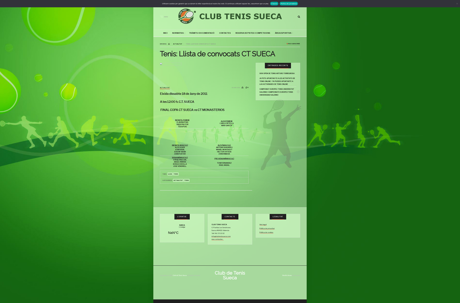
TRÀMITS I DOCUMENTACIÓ (201, 33)
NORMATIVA (178, 33)
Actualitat (165, 87)
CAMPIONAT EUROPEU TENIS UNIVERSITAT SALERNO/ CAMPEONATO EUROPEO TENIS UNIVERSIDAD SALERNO (276, 92)
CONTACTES (225, 33)
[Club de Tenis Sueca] (230, 16)
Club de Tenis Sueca (180, 275)
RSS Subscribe (294, 44)
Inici (165, 33)
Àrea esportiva (283, 33)
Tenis (186, 180)
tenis (176, 174)
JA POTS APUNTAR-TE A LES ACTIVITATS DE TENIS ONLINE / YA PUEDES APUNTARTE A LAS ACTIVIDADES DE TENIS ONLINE (277, 81)
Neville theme (287, 275)
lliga (170, 174)
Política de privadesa (289, 4)
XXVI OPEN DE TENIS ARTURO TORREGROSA (277, 73)
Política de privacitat (267, 228)
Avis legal (263, 224)
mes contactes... (218, 239)
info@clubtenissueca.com (221, 236)
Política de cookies (266, 232)
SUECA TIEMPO (182, 231)
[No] (457, 3)
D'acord (274, 4)
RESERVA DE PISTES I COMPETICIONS (253, 33)
